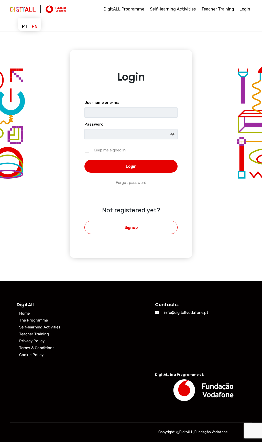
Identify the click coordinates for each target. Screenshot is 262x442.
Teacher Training (34, 334)
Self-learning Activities (39, 327)
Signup (131, 227)
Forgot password (131, 182)
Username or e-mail (103, 102)
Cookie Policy (31, 354)
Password (94, 124)
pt (25, 26)
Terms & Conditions (36, 348)
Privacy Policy (32, 341)
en (35, 26)
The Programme (33, 320)
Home (24, 313)
